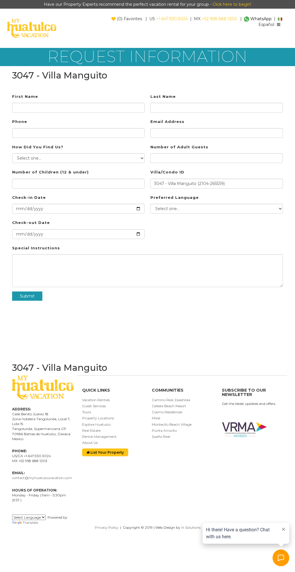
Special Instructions (36, 248)
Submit (27, 296)
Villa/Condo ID (167, 172)
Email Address (167, 121)
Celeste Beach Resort (169, 406)
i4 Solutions (191, 527)
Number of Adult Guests (179, 147)
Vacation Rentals (96, 400)
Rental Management (99, 436)
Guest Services (94, 406)
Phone (19, 121)
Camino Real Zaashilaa (171, 400)
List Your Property (107, 452)
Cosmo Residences (167, 412)
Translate (30, 522)
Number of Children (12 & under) (50, 172)
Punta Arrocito (164, 430)
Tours (86, 412)
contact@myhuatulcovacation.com (42, 478)
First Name (25, 96)
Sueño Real (161, 436)
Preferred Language (174, 197)
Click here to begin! (232, 4)
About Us (90, 442)
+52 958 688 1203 (219, 18)
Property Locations (98, 418)
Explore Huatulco (96, 424)
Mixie (156, 418)
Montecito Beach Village (172, 424)
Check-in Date (29, 197)
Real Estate (91, 430)
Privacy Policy (106, 527)
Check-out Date (31, 222)
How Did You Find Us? (37, 147)
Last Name (163, 96)
